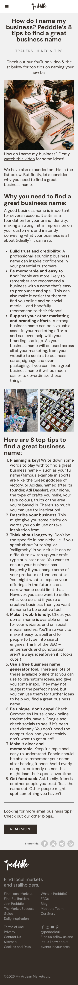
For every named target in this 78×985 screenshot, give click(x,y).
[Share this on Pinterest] (62, 843)
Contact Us (12, 937)
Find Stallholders (17, 898)
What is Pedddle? (54, 894)
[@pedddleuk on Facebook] (43, 926)
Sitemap (10, 942)
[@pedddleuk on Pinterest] (57, 926)
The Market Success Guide (19, 911)
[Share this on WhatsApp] (70, 843)
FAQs (45, 898)
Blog (44, 903)
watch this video (19, 158)
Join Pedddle (14, 903)
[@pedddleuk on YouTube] (52, 926)
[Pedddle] (39, 6)
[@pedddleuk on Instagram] (48, 926)
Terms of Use (14, 927)
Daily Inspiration (16, 918)
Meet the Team (52, 908)
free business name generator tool (35, 667)
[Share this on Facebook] (44, 843)
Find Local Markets (18, 894)
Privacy (9, 932)
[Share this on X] (53, 843)
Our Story (48, 913)
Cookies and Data (17, 947)
